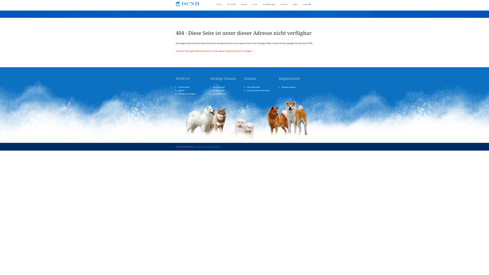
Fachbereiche (184, 87)
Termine (284, 4)
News (295, 4)
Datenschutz (214, 147)
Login (305, 4)
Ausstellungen (269, 4)
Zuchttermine (218, 90)
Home (219, 4)
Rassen (244, 4)
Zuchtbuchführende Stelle (258, 90)
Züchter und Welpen (187, 94)
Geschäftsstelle (253, 87)
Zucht (255, 4)
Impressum (202, 147)
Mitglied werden (288, 87)
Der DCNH (231, 4)
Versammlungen (220, 94)
